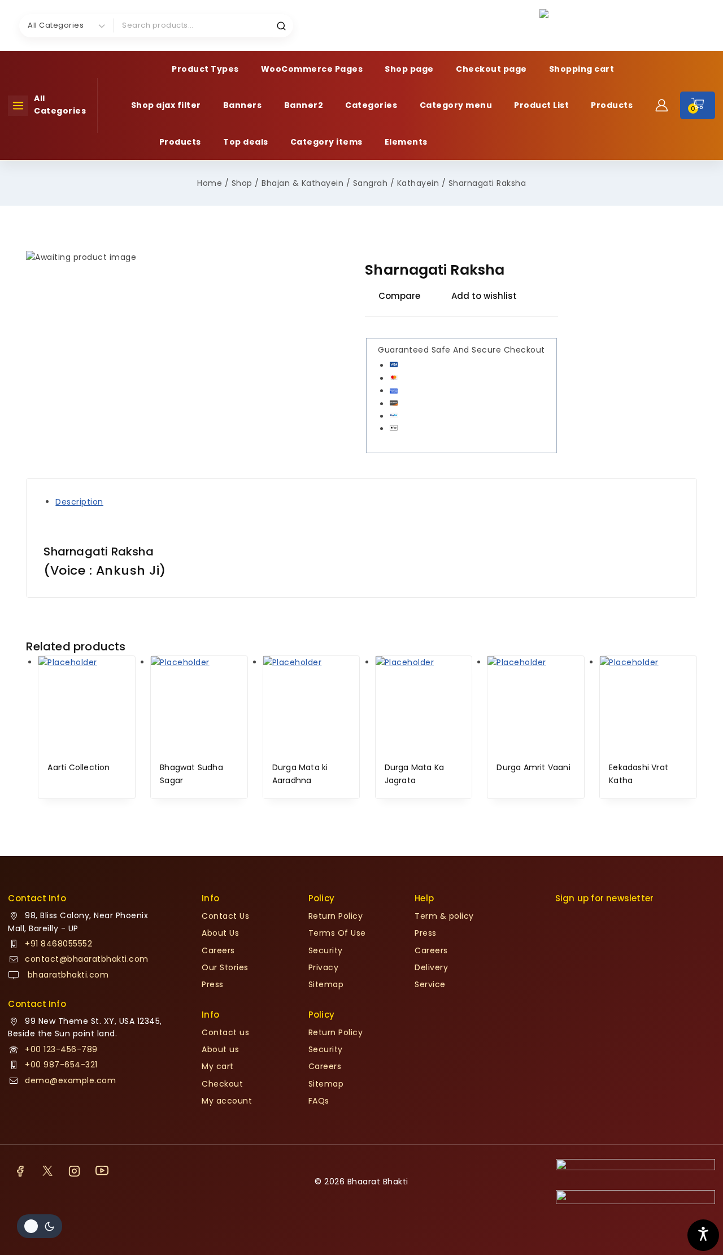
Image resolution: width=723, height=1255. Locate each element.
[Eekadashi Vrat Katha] (648, 704)
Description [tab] (79, 501)
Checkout (222, 1083)
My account (227, 1100)
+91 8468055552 (58, 943)
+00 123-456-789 (61, 1049)
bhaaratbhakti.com (66, 974)
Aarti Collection (78, 767)
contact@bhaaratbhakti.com (87, 959)
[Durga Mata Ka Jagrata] (424, 704)
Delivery (431, 967)
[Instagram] (74, 1171)
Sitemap (326, 984)
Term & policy (444, 916)
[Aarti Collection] (86, 704)
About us (220, 1049)
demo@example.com (70, 1080)
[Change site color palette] (39, 1226)
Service (430, 984)
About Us (220, 933)
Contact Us (225, 916)
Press (213, 984)
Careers (218, 950)
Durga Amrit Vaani (533, 767)
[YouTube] (102, 1171)
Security (325, 950)
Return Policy (335, 916)
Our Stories (225, 967)
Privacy (323, 967)
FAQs (318, 1100)
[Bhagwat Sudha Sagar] (199, 704)
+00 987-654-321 (61, 1064)
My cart (218, 1066)
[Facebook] (20, 1171)
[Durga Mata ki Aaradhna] (311, 704)
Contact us (225, 1032)
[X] (47, 1171)
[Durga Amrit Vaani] (535, 704)
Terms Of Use (337, 933)
